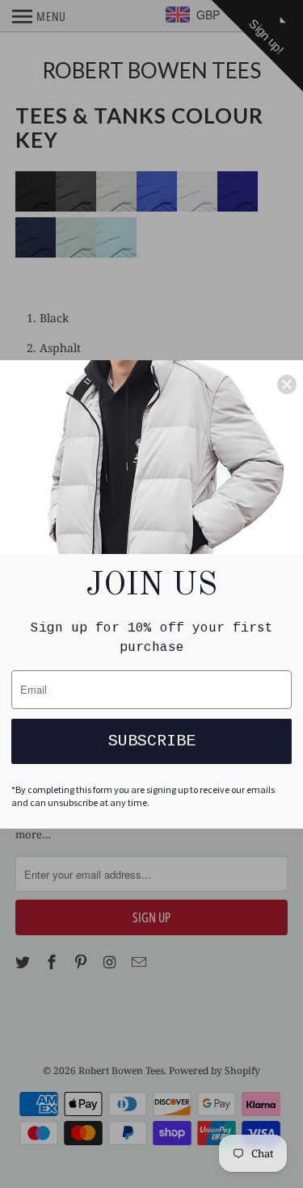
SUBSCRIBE (152, 741)
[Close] (287, 384)
